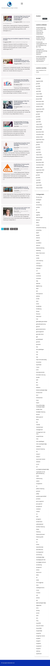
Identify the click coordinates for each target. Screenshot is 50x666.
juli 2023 (38, 175)
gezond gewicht (40, 331)
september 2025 (40, 109)
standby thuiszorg (40, 526)
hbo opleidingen (40, 349)
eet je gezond (39, 293)
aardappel (38, 199)
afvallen (38, 212)
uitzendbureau (39, 549)
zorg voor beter (40, 625)
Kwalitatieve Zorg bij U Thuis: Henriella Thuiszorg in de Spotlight (22, 144)
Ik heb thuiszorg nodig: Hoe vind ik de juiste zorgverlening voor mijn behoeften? (21, 102)
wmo (37, 608)
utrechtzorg (39, 554)
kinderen (38, 387)
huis (37, 357)
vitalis (37, 580)
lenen (37, 419)
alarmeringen (39, 217)
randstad (38, 509)
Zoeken (38, 16)
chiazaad (38, 268)
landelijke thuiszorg (40, 412)
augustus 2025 (39, 111)
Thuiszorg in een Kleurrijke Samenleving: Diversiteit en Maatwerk (21, 81)
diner (37, 288)
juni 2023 (38, 177)
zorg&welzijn (39, 630)
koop (37, 400)
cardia (37, 258)
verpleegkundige (40, 557)
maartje (38, 424)
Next (16, 229)
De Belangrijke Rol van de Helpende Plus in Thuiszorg (21, 187)
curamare (38, 276)
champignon (39, 265)
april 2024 (38, 152)
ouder (37, 476)
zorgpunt (38, 641)
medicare (38, 446)
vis (36, 577)
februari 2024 (39, 157)
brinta (37, 255)
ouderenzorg (39, 478)
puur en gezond (40, 501)
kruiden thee (39, 409)
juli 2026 (38, 83)
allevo (37, 222)
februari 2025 (39, 127)
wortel (37, 613)
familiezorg (38, 309)
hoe (37, 354)
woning (38, 610)
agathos (38, 215)
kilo (37, 382)
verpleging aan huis (40, 559)
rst (36, 514)
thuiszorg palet (39, 537)
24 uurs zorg (39, 197)
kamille (38, 377)
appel (37, 232)
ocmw (37, 464)
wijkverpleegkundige (41, 603)
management (39, 429)
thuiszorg (16, 149)
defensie (38, 283)
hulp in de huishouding (41, 359)
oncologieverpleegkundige (42, 469)
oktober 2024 (39, 137)
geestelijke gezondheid (41, 321)
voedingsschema (40, 587)
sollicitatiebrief (39, 524)
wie (37, 600)
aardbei (38, 202)
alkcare (38, 220)
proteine (38, 499)
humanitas (38, 362)
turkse (37, 544)
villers (37, 575)
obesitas (38, 461)
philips (37, 493)
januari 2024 (39, 160)
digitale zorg (39, 286)
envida (37, 298)
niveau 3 (38, 456)
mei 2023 (38, 180)
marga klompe (39, 436)
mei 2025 (38, 119)
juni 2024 (38, 147)
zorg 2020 (38, 623)
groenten (38, 344)
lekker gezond (39, 417)
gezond (38, 326)
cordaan (38, 273)
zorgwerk (38, 648)
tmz (37, 539)
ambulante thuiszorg (41, 227)
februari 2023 (39, 187)
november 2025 (40, 104)
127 (11, 229)
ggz (37, 336)
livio (37, 422)
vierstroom (38, 572)
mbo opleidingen (40, 441)
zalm (37, 615)
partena (38, 491)
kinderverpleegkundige (41, 390)
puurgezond (39, 506)
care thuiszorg (39, 260)
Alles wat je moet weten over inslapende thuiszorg (22, 208)
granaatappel (39, 339)
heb (16, 108)
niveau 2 (38, 454)
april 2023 (38, 182)
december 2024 (40, 132)
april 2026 (38, 91)
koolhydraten (39, 397)
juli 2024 (38, 144)
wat (37, 595)
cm (37, 270)
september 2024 (40, 139)
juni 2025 (38, 116)
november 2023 (40, 165)
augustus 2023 (39, 172)
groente (38, 342)
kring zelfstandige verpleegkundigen (40, 406)
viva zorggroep (39, 582)
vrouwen (38, 592)
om (37, 467)
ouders (37, 481)
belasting (38, 250)
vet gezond (38, 567)
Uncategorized (7, 23)
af (36, 210)
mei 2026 (38, 88)
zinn (37, 618)
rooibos (38, 511)
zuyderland (38, 653)
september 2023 (40, 170)
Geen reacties (26, 22)
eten (37, 301)
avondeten (38, 243)
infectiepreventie (40, 372)
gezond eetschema (40, 329)
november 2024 (40, 134)
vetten (37, 570)
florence (38, 314)
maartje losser (39, 427)
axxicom (38, 245)
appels (37, 235)
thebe (37, 529)
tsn (37, 542)
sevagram (38, 519)
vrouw (37, 590)
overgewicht (39, 483)
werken (38, 598)
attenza (38, 237)
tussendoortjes (39, 547)
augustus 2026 (39, 81)
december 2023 (40, 162)
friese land (38, 316)
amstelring (38, 230)
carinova (38, 263)
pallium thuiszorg (40, 488)
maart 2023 (39, 185)
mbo (37, 439)
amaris (37, 225)
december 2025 (40, 101)
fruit (37, 319)
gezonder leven (40, 334)
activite (38, 207)
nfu (37, 451)
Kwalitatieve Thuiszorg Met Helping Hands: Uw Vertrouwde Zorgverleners (21, 165)
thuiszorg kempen (40, 534)
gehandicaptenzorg (41, 324)
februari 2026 (39, 96)
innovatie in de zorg (40, 375)
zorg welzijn (39, 628)
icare (37, 369)
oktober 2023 (39, 167)
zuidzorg (38, 651)
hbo (37, 347)
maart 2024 (39, 154)
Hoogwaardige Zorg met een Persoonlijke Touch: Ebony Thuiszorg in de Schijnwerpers (22, 17)
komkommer (39, 392)
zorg (37, 620)
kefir (37, 380)
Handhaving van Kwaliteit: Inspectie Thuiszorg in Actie (16, 39)
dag (37, 281)
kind (37, 385)
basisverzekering (40, 248)
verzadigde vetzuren (41, 562)
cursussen (38, 278)
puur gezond (39, 504)
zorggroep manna (40, 636)
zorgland (38, 638)
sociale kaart (39, 521)
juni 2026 (38, 86)
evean (37, 303)
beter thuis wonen (40, 253)
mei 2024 (38, 149)
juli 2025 (38, 114)
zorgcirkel (38, 633)
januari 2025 (39, 129)
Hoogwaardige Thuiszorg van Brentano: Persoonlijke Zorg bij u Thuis (21, 123)
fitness (37, 311)
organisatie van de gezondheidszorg (40, 472)
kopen (37, 402)
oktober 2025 (39, 106)
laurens (38, 414)
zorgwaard (38, 646)
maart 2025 (39, 124)
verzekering (39, 565)
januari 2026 (39, 99)
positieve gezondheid (41, 496)
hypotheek (38, 364)
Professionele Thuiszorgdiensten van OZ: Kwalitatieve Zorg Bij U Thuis (22, 60)
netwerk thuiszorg (40, 449)
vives (37, 585)
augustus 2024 (39, 142)
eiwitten (38, 296)
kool (37, 395)
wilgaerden (38, 605)
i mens (37, 367)
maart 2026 (39, 94)
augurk (37, 240)
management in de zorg (40, 433)
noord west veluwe (40, 459)
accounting (39, 205)
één (37, 291)
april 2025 (38, 121)
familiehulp (38, 306)
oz (4, 65)
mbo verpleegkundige (41, 444)
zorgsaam (38, 643)
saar (37, 516)
